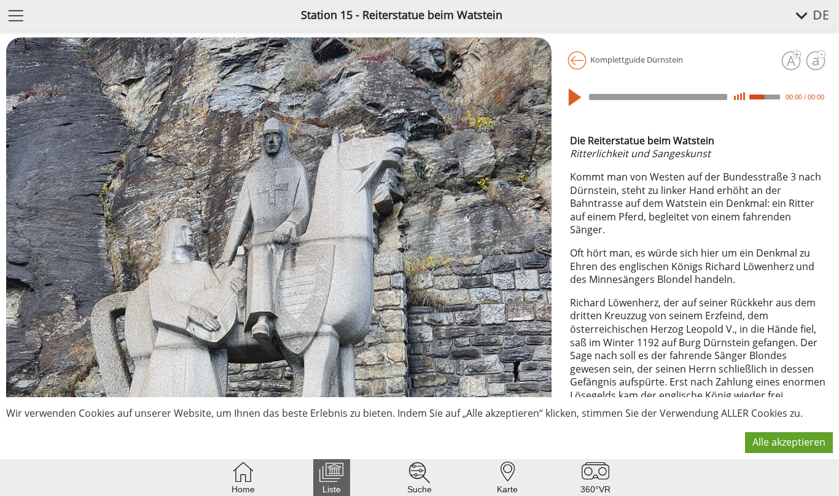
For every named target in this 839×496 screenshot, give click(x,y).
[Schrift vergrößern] (791, 61)
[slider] (766, 96)
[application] (698, 97)
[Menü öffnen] (16, 15)
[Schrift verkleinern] (816, 61)
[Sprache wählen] (805, 15)
